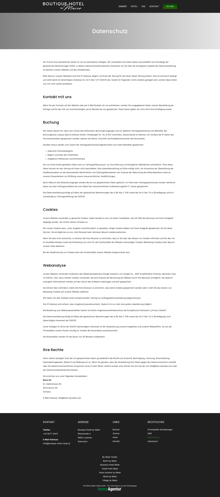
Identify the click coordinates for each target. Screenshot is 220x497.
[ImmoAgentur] (110, 488)
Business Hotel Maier (110, 465)
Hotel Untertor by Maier (110, 472)
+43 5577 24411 (50, 434)
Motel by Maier (110, 476)
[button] (162, 430)
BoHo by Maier (110, 461)
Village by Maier (110, 480)
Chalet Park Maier (110, 469)
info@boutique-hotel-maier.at (56, 443)
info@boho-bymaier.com (161, 366)
